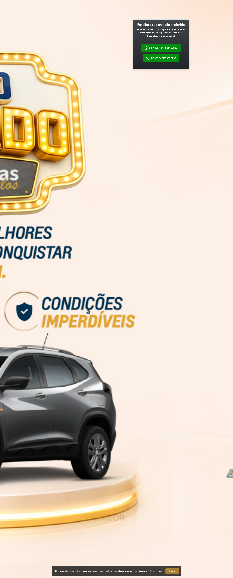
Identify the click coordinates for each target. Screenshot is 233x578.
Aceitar (172, 571)
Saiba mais (157, 571)
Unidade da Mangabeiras (162, 58)
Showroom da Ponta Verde (162, 48)
